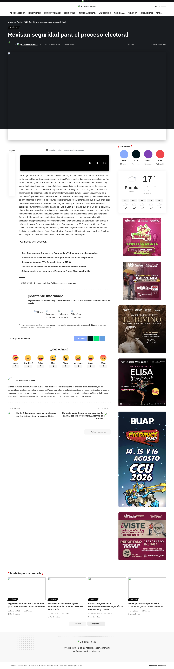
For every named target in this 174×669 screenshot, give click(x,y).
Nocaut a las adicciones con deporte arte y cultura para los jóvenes (54, 267)
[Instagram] (21, 6)
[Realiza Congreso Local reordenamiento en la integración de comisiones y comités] (107, 588)
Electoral (38, 283)
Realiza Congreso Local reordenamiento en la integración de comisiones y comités (105, 606)
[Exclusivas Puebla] (87, 6)
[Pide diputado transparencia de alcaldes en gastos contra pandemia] (147, 588)
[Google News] (18, 6)
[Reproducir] (97, 163)
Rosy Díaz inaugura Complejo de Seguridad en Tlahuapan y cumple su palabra (60, 253)
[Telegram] (24, 6)
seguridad (72, 283)
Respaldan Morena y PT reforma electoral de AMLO (46, 262)
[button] (152, 6)
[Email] (137, 44)
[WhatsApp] (26, 6)
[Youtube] (160, 158)
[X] (12, 6)
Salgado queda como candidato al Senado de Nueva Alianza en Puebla (56, 271)
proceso (63, 283)
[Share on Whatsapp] (12, 169)
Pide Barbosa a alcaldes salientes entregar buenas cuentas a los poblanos (57, 258)
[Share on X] (12, 162)
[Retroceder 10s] (90, 163)
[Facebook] (10, 6)
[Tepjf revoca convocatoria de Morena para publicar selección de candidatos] (27, 588)
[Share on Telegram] (102, 338)
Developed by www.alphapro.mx (70, 665)
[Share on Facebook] (12, 156)
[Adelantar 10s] (105, 163)
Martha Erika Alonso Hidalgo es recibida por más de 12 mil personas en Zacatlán (65, 606)
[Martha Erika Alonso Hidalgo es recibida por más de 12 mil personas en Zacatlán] (67, 588)
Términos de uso (49, 325)
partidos (46, 283)
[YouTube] (15, 6)
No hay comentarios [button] (98, 432)
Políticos (54, 283)
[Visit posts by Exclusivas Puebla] (12, 44)
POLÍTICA (14, 27)
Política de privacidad (97, 325)
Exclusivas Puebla (29, 44)
